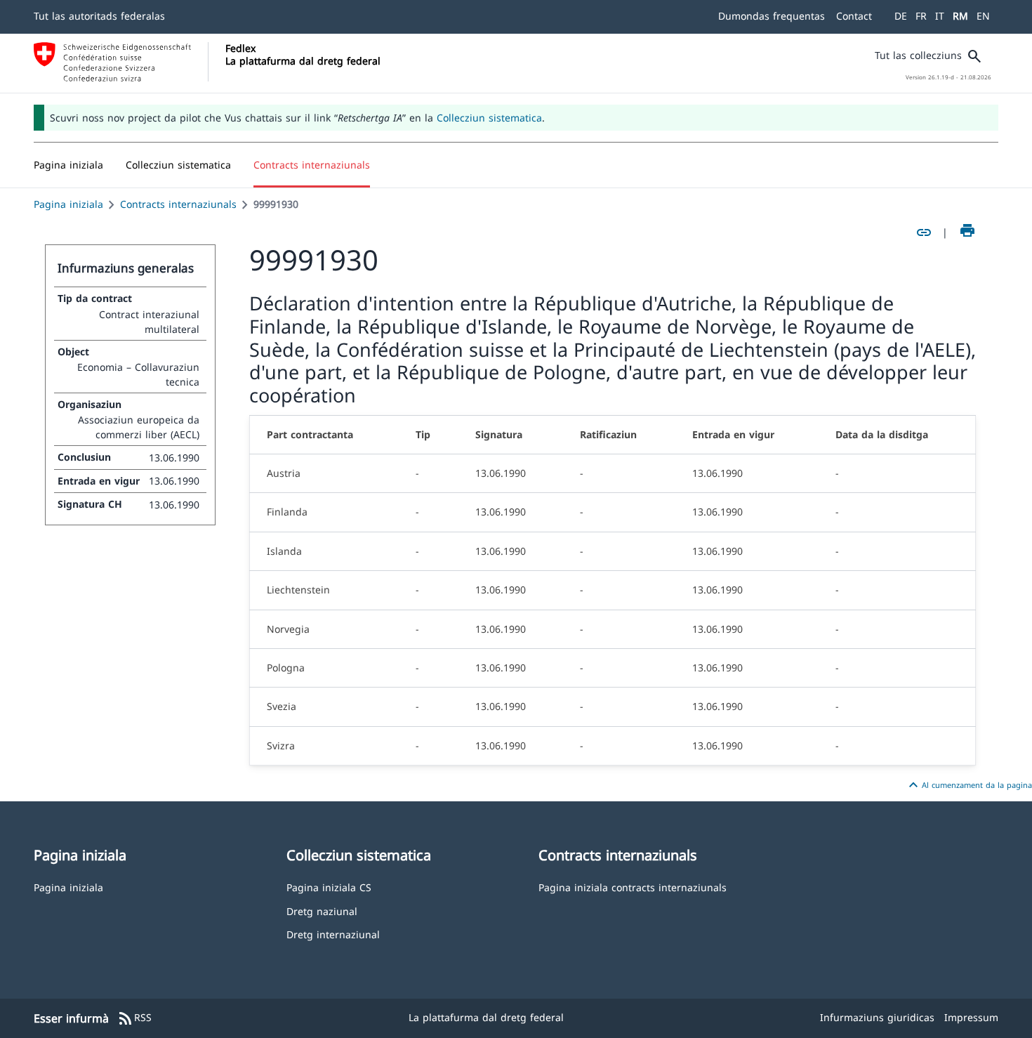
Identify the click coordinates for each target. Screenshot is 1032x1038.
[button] (178, 165)
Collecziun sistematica (489, 117)
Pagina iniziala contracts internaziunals (632, 887)
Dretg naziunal (321, 911)
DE (900, 15)
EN (983, 15)
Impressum (971, 1017)
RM (960, 15)
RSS (134, 1018)
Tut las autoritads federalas (99, 15)
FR (921, 15)
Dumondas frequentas (771, 15)
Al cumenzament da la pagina (968, 785)
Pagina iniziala (68, 204)
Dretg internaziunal (333, 934)
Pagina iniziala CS (328, 887)
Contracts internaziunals (178, 204)
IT (939, 15)
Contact (854, 15)
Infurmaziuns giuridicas (877, 1017)
